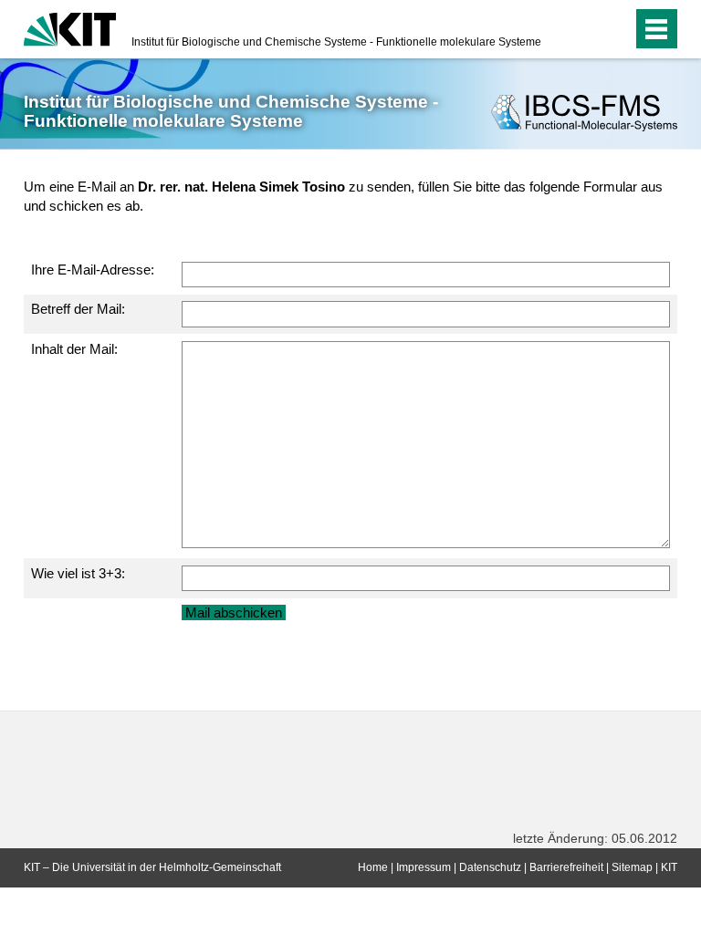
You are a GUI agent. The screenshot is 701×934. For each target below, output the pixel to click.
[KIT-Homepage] (70, 27)
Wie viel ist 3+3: (78, 573)
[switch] (582, 29)
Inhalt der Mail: (74, 349)
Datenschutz (490, 867)
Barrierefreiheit (566, 867)
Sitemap (632, 867)
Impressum (423, 867)
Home (373, 867)
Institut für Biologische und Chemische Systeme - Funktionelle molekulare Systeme (336, 42)
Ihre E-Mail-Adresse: (92, 269)
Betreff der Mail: (78, 309)
